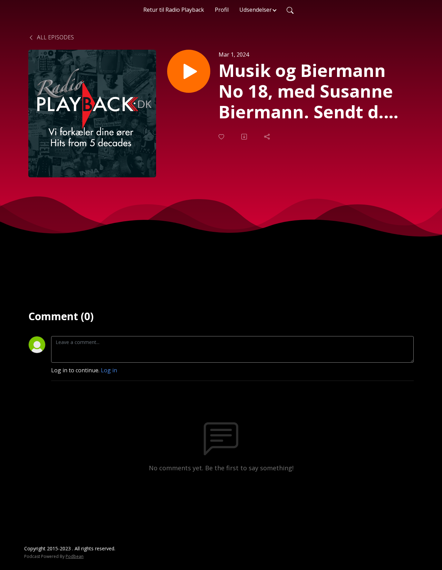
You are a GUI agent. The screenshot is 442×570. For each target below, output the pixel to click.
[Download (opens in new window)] (245, 136)
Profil (222, 9)
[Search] (290, 10)
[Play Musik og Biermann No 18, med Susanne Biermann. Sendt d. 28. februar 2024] (188, 71)
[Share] (267, 136)
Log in (109, 370)
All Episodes (55, 37)
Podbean (75, 556)
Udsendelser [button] (255, 9)
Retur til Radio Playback (173, 9)
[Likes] (222, 136)
